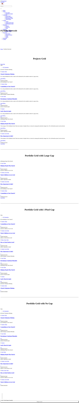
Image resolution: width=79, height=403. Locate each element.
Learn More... (3, 78)
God (2, 96)
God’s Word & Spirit (5, 111)
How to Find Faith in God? (7, 242)
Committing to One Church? (7, 86)
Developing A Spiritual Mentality (8, 99)
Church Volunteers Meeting (7, 74)
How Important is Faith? (6, 136)
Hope (6, 84)
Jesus (5, 239)
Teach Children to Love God (7, 174)
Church (2, 71)
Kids (6, 71)
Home (1, 49)
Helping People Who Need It (7, 123)
